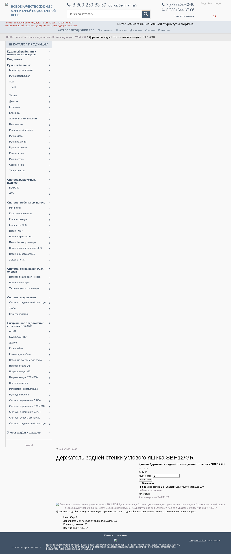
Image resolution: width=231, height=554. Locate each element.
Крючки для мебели (20, 354)
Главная (108, 535)
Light (13, 87)
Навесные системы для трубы (25, 360)
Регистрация (214, 3)
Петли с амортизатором (22, 254)
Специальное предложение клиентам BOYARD (25, 324)
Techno (13, 95)
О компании (105, 30)
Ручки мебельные (19, 65)
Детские (13, 101)
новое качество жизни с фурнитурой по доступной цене (33, 11)
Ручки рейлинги (17, 141)
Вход (203, 3)
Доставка (136, 30)
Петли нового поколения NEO (25, 248)
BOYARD (14, 187)
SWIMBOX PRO (18, 337)
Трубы (12, 308)
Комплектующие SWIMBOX (69, 37)
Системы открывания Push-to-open (25, 270)
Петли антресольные (20, 236)
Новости (121, 30)
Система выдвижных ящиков (21, 181)
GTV (11, 193)
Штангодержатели (19, 314)
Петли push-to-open (19, 282)
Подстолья (14, 59)
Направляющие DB (19, 365)
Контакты (164, 30)
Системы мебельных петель (26, 202)
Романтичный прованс (21, 130)
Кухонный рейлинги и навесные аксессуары (21, 53)
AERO (12, 331)
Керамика (14, 107)
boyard (29, 445)
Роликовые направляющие (23, 388)
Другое (13, 342)
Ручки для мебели (19, 394)
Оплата (150, 30)
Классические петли (20, 213)
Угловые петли (17, 259)
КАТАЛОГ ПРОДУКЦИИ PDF (76, 30)
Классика (14, 112)
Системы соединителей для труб (27, 302)
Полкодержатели (18, 383)
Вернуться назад (68, 449)
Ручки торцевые (18, 147)
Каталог (15, 37)
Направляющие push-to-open (24, 276)
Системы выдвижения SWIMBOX (27, 406)
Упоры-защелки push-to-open (24, 288)
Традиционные (17, 170)
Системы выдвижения (36, 37)
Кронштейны (16, 348)
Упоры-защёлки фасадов (24, 432)
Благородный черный (20, 70)
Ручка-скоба (16, 136)
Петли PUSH (16, 230)
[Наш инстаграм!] (115, 541)
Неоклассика (16, 124)
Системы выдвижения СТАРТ (25, 412)
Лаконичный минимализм (23, 118)
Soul (11, 81)
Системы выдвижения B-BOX (25, 400)
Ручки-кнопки (16, 153)
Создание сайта (197, 540)
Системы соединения (21, 297)
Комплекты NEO (18, 225)
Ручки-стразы (16, 159)
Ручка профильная (19, 76)
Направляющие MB (19, 371)
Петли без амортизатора (22, 242)
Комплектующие (18, 219)
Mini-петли (15, 207)
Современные (16, 164)
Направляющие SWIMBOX (23, 377)
